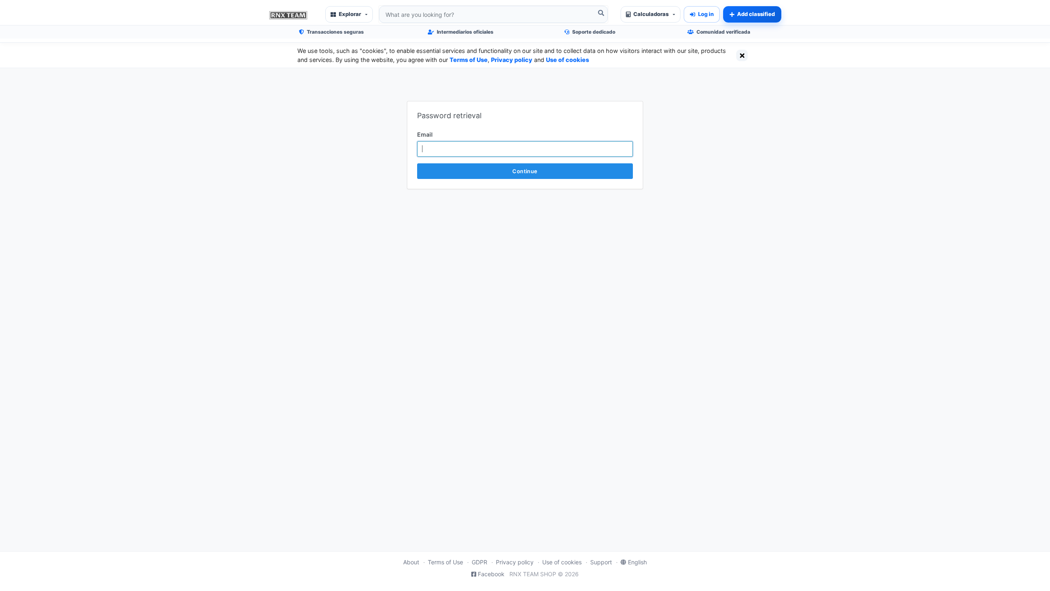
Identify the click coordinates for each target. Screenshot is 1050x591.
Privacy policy (511, 59)
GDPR (479, 562)
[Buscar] (600, 12)
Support (601, 562)
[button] (349, 14)
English (637, 562)
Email (425, 134)
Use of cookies (567, 59)
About (411, 562)
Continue (524, 171)
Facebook (491, 573)
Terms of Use (469, 59)
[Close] (742, 55)
